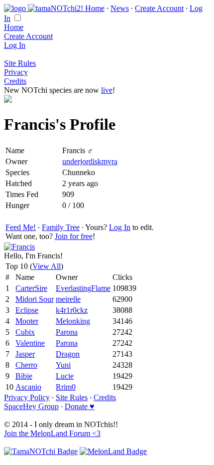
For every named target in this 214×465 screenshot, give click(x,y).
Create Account (159, 8)
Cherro (26, 365)
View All (46, 266)
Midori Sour (34, 299)
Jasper (25, 354)
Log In (14, 45)
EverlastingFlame (83, 288)
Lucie (65, 376)
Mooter (26, 321)
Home (95, 8)
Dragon (68, 354)
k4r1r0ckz (72, 310)
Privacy (16, 72)
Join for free (74, 236)
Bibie (23, 376)
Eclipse (26, 310)
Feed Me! (20, 227)
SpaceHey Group (31, 406)
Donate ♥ (80, 406)
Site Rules (20, 63)
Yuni (63, 365)
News (119, 8)
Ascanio (28, 387)
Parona (67, 332)
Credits (15, 81)
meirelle (68, 299)
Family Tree (61, 227)
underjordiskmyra (89, 161)
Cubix (25, 332)
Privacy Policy (27, 397)
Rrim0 (66, 387)
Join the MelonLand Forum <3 (52, 433)
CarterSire (31, 288)
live (106, 90)
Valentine (30, 343)
